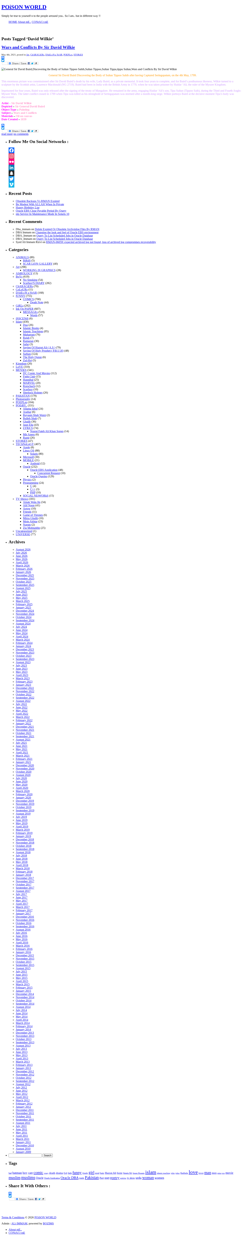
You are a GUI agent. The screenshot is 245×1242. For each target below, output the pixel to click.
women (159, 1178)
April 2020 (22, 787)
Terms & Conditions (12, 1217)
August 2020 (23, 775)
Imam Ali (127, 1173)
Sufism (27, 353)
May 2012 (21, 1093)
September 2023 (25, 659)
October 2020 (23, 771)
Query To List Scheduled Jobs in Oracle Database (64, 235)
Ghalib (27, 421)
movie (229, 1173)
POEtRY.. (21, 405)
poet (107, 1177)
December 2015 (25, 955)
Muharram (29, 334)
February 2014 (24, 1026)
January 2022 (23, 723)
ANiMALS (22, 257)
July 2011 (21, 1126)
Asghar (27, 411)
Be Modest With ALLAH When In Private (40, 204)
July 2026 (21, 552)
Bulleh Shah (30, 418)
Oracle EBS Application (44, 469)
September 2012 (25, 1081)
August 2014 (23, 1006)
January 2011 (23, 1142)
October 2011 (23, 1116)
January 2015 (23, 990)
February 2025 (24, 604)
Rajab (26, 337)
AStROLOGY (24, 273)
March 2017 (23, 907)
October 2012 (23, 1077)
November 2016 (25, 919)
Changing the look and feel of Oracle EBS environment (67, 232)
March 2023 (23, 678)
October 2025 (23, 581)
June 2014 (21, 1013)
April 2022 (22, 713)
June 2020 (21, 781)
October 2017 (23, 884)
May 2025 (21, 597)
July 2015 (21, 971)
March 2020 (23, 791)
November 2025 (25, 578)
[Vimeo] (126, 185)
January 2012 (23, 1106)
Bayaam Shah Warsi (34, 415)
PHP (32, 492)
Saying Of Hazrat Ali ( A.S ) (39, 347)
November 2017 (25, 881)
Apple (26, 447)
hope (119, 1172)
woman (148, 1177)
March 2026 (23, 565)
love (193, 1172)
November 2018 (25, 842)
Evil (65, 1173)
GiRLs (19, 305)
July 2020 (21, 778)
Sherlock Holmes (33, 392)
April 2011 (22, 1135)
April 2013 (22, 1058)
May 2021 (21, 749)
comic (38, 1172)
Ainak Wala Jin (31, 502)
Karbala (184, 1173)
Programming (30, 482)
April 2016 (22, 942)
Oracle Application (52, 1178)
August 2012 (23, 1084)
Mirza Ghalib (30, 518)
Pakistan (92, 1177)
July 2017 (21, 894)
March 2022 (23, 717)
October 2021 (23, 733)
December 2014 (25, 994)
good (97, 1173)
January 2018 (23, 874)
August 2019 (23, 813)
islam (150, 1172)
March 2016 (23, 945)
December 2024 (25, 610)
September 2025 (25, 584)
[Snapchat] (126, 173)
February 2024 (24, 642)
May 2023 (21, 671)
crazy (46, 1173)
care (30, 1172)
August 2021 (23, 739)
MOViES (21, 370)
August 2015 (23, 968)
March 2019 (23, 829)
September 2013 (25, 1042)
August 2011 (23, 1122)
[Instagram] (126, 156)
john (173, 1173)
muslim (14, 1177)
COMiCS (28, 299)
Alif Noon (29, 505)
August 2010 (23, 1148)
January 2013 (23, 1068)
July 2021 (21, 742)
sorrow (123, 1178)
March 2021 (23, 755)
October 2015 (23, 961)
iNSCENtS (22, 318)
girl (91, 1172)
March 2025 (23, 601)
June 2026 (21, 555)
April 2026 (22, 562)
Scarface (28, 389)
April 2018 (22, 865)
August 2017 (23, 890)
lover (201, 1173)
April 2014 (22, 1019)
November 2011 (25, 1113)
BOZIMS (48, 1223)
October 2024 (23, 617)
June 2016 (21, 936)
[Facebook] (126, 150)
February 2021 (24, 758)
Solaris (34, 453)
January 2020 (23, 797)
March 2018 (23, 868)
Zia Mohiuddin (31, 527)
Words (33, 315)
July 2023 (21, 665)
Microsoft (28, 457)
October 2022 (23, 694)
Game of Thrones (33, 514)
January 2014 (23, 1029)
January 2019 (23, 836)
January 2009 (23, 1151)
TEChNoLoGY (25, 444)
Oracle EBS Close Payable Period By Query (41, 210)
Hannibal (28, 379)
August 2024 (23, 623)
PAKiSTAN (23, 395)
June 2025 (21, 594)
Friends (27, 511)
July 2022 (21, 704)
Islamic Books (31, 328)
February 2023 (24, 681)
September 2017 (25, 887)
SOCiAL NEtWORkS (35, 495)
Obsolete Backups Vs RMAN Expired (38, 201)
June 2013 (21, 1052)
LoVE (19, 366)
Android (35, 463)
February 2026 (24, 568)
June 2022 (21, 707)
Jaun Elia (28, 424)
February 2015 (24, 987)
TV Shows (22, 498)
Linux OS (28, 450)
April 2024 (22, 636)
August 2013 (23, 1045)
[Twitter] (126, 179)
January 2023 (23, 684)
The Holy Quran (32, 357)
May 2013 (21, 1055)
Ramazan (28, 341)
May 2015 (21, 977)
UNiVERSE (23, 534)
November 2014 (25, 997)
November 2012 (25, 1074)
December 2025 (25, 575)
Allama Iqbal (30, 408)
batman (17, 1173)
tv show (131, 1178)
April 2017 (22, 903)
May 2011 (21, 1132)
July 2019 (21, 816)
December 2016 (25, 916)
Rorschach (29, 386)
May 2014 (21, 1016)
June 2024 (21, 630)
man (207, 1172)
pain (81, 1177)
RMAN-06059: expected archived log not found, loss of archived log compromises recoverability (101, 242)
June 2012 (21, 1090)
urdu (139, 1178)
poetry (114, 1178)
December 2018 (25, 839)
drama (59, 1172)
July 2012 (21, 1087)
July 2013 (21, 1048)
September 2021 (25, 736)
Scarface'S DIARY (33, 283)
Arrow (26, 508)
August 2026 (23, 549)
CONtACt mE (17, 1232)
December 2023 (25, 649)
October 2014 (23, 1000)
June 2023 (21, 668)
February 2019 (24, 833)
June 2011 (21, 1129)
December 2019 (25, 800)
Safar (26, 344)
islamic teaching (163, 1173)
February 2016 (24, 948)
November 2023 (25, 652)
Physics (27, 479)
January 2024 (23, 646)
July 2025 (21, 591)
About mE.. (15, 1229)
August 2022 (23, 700)
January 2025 (23, 607)
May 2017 (21, 900)
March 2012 (23, 1100)
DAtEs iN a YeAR (53, 54)
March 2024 (23, 639)
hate (102, 1173)
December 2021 (25, 726)
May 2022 (21, 710)
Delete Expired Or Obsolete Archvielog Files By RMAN (67, 229)
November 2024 (25, 613)
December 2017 (25, 878)
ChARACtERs (37, 54)
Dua (25, 324)
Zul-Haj (27, 360)
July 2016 (21, 932)
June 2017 (21, 897)
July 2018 (21, 855)
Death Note (36, 302)
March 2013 (23, 1061)
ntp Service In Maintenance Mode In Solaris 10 (42, 213)
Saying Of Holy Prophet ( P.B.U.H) (43, 350)
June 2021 (21, 746)
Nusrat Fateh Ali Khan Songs (46, 431)
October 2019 (23, 807)
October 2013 (23, 1039)
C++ (32, 489)
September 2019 (25, 810)
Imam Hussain (139, 1173)
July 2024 (21, 626)
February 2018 (24, 871)
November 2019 (25, 804)
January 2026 (23, 572)
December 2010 (25, 1145)
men (214, 1172)
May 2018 (21, 861)
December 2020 (25, 765)
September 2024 (25, 620)
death (52, 1172)
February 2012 (24, 1103)
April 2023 (22, 675)
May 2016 (21, 939)
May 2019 (21, 823)
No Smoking (30, 279)
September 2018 (25, 849)
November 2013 (25, 1035)
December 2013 (25, 1032)
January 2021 (23, 762)
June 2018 (21, 858)
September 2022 (25, 697)
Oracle (26, 466)
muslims (28, 1177)
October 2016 (23, 923)
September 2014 (25, 1003)
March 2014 (23, 1023)
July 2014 (21, 1010)
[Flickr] (126, 162)
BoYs (19, 276)
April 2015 (22, 981)
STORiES (78, 54)
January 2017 (23, 913)
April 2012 (22, 1097)
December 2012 (25, 1071)
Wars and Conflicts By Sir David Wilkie (38, 47)
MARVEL (29, 382)
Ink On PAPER (25, 308)
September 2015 (25, 965)
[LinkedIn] (126, 167)
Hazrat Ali (110, 1172)
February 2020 (24, 794)
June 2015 (21, 974)
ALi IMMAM (19, 1223)
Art (27, 54)
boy (25, 1173)
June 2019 (21, 820)
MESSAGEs (30, 312)
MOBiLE (28, 460)
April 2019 (22, 826)
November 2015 (25, 958)
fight (70, 1173)
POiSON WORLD (23, 7)
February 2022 (24, 720)
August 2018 (23, 852)
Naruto (27, 524)
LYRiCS (28, 428)
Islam (19, 321)
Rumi (26, 437)
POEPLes (67, 54)
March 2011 (22, 1139)
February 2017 (24, 910)
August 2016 (23, 929)
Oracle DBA (70, 1178)
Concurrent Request (48, 473)
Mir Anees (29, 434)
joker (177, 1173)
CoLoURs (22, 289)
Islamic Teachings (33, 331)
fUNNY (20, 295)
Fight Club (29, 376)
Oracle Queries (38, 476)
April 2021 (22, 752)
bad (10, 1173)
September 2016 (25, 926)
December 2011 (25, 1110)
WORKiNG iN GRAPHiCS (39, 270)
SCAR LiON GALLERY (37, 263)
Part (102, 1177)
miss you (221, 1173)
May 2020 (21, 784)
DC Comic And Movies (36, 373)
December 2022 (25, 688)
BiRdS (27, 260)
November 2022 (25, 691)
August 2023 (23, 662)
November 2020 (25, 768)
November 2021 (25, 729)
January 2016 (23, 952)
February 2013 (24, 1064)
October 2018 (23, 845)
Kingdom (21, 363)
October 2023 (23, 655)
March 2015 (23, 984)
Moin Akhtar (30, 521)
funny (77, 1172)
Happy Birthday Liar (27, 207)
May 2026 (21, 559)
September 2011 (25, 1119)
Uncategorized (24, 531)
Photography (23, 399)
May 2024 (21, 633)
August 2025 (23, 588)
